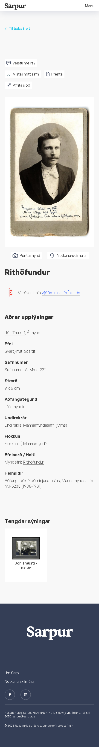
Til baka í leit (19, 28)
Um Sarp (12, 673)
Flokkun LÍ (13, 443)
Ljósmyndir (15, 406)
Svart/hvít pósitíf (20, 351)
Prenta (57, 74)
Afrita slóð (21, 85)
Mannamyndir (35, 443)
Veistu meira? (23, 63)
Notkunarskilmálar (72, 255)
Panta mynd (30, 255)
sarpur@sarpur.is (23, 716)
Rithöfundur (33, 462)
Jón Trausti (15, 332)
